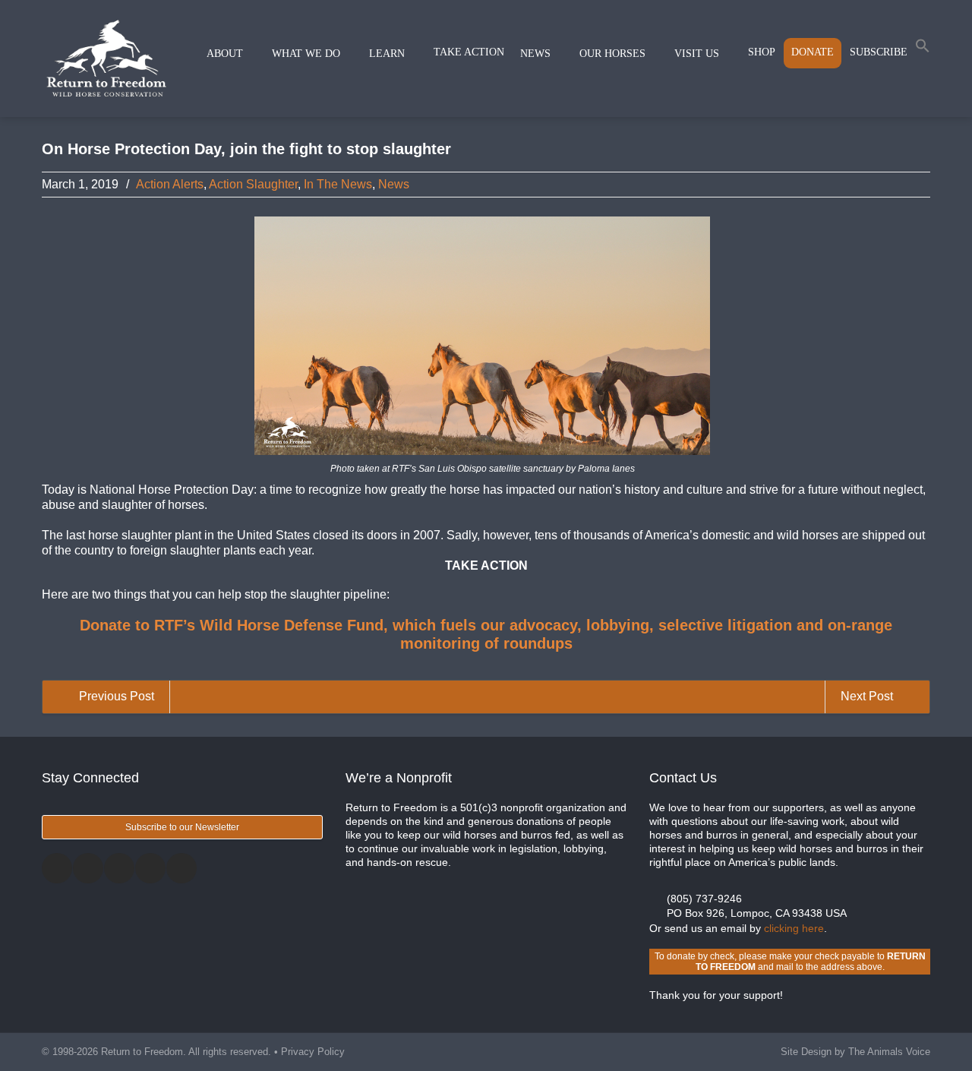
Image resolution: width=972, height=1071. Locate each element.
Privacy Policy (313, 1051)
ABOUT (225, 53)
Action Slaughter (253, 184)
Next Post (868, 696)
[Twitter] (88, 868)
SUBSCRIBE (878, 52)
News (393, 184)
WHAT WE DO (306, 53)
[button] (922, 49)
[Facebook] (57, 868)
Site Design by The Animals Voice (855, 1051)
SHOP (761, 52)
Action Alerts (170, 184)
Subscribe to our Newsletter (182, 827)
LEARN (387, 53)
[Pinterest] (150, 868)
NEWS (535, 53)
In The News (338, 184)
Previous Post (115, 696)
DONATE (812, 52)
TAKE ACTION (469, 52)
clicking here (794, 928)
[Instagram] (119, 868)
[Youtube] (181, 868)
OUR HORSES (612, 53)
